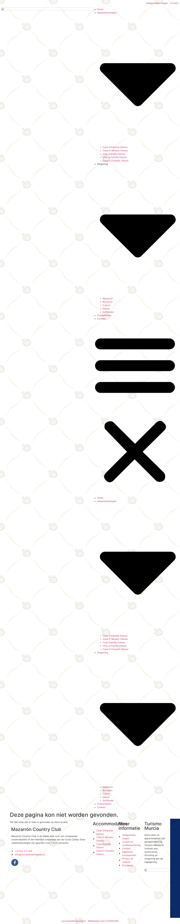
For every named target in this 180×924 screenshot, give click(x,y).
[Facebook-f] (14, 862)
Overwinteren (104, 315)
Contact (101, 318)
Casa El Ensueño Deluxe (115, 160)
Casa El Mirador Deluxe (115, 150)
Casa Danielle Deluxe (114, 153)
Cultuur (106, 305)
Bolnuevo (107, 301)
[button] (135, 408)
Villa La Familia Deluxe (115, 157)
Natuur (106, 308)
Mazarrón (108, 298)
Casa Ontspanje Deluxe (115, 147)
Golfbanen (108, 312)
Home (100, 9)
